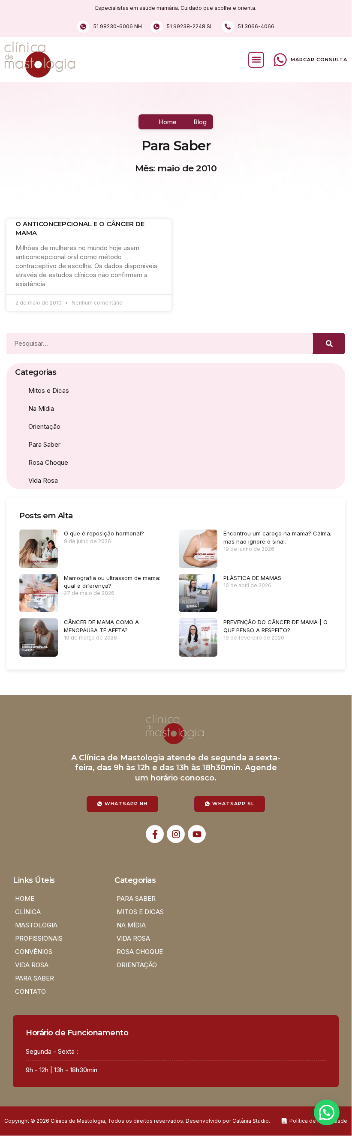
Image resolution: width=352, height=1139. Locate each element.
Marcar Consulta (319, 60)
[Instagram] (176, 834)
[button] (256, 60)
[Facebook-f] (155, 834)
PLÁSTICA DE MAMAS (252, 577)
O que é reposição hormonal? (104, 533)
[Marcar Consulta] (280, 59)
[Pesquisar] (329, 343)
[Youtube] (197, 834)
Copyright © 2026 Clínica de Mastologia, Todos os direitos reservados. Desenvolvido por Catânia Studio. (137, 1121)
